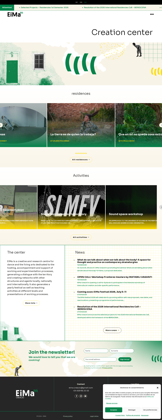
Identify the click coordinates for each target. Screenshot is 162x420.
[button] (157, 388)
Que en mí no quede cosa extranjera (76, 134)
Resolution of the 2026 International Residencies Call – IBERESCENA (59, 7)
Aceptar (113, 410)
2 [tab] (78, 153)
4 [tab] (82, 153)
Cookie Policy (120, 415)
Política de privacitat (133, 415)
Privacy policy (107, 368)
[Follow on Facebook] (76, 396)
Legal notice (94, 416)
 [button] (152, 14)
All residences (80, 159)
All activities (80, 237)
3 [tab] (80, 153)
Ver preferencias (150, 410)
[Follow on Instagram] (81, 396)
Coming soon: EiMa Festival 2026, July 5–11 (125, 7)
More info (30, 303)
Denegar (132, 410)
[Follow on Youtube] (85, 396)
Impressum (145, 415)
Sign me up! (124, 359)
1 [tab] (76, 153)
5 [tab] (84, 153)
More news (111, 330)
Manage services (111, 403)
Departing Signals (132, 134)
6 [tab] (86, 153)
